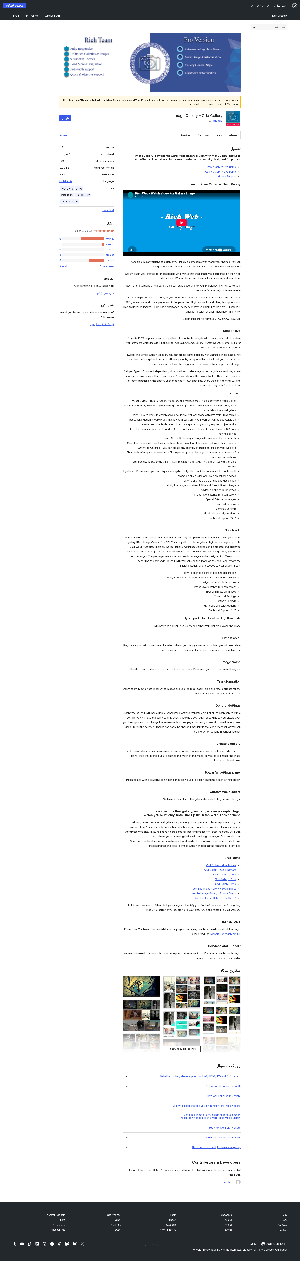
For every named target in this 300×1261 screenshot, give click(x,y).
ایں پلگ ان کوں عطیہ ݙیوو (102, 324)
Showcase (226, 1214)
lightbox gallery (82, 195)
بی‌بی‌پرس (59, 1224)
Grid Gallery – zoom (224, 874)
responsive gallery (69, 201)
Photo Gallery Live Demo (221, 167)
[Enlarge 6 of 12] (196, 1015)
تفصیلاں (233, 134)
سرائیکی (254, 1244)
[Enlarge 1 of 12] (236, 980)
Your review (107, 266)
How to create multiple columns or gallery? (216, 1147)
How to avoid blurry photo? (225, 1127)
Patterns (227, 1229)
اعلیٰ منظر (108, 210)
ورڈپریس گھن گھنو (14, 5)
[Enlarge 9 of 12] (156, 980)
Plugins (228, 1224)
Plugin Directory (279, 15)
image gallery (67, 188)
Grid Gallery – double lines (221, 865)
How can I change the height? (223, 1096)
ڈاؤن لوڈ (65, 118)
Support (172, 1219)
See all (63, 266)
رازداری (284, 1229)
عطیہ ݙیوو (115, 1224)
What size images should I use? (223, 1137)
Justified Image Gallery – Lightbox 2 (215, 898)
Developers (170, 1224)
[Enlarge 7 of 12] (196, 1043)
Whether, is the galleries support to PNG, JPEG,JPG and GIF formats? (200, 1076)
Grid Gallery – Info (225, 883)
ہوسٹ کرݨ (283, 1224)
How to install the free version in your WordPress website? (207, 1105)
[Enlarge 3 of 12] (236, 1041)
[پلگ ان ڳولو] (254, 27)
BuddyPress (57, 1229)
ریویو (219, 134)
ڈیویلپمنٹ (185, 134)
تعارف (285, 1214)
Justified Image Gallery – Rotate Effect (213, 893)
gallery (79, 188)
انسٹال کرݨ (203, 134)
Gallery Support (227, 176)
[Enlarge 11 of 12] (156, 1037)
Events (117, 1219)
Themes (227, 1219)
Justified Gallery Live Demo (220, 171)
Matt (61, 1219)
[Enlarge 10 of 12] (156, 1004)
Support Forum (218, 934)
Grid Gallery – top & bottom (220, 869)
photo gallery (67, 195)
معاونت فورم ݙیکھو (105, 293)
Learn (173, 1214)
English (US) (65, 181)
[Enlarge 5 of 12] (196, 980)
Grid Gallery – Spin (225, 879)
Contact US (234, 934)
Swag (116, 1229)
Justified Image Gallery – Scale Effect (214, 888)
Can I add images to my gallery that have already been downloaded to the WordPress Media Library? (211, 1116)
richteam (217, 120)
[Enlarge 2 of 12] (236, 1010)
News (285, 1219)
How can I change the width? (223, 1086)
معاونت (63, 134)
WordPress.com (55, 1214)
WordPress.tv (168, 1229)
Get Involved (114, 1214)
